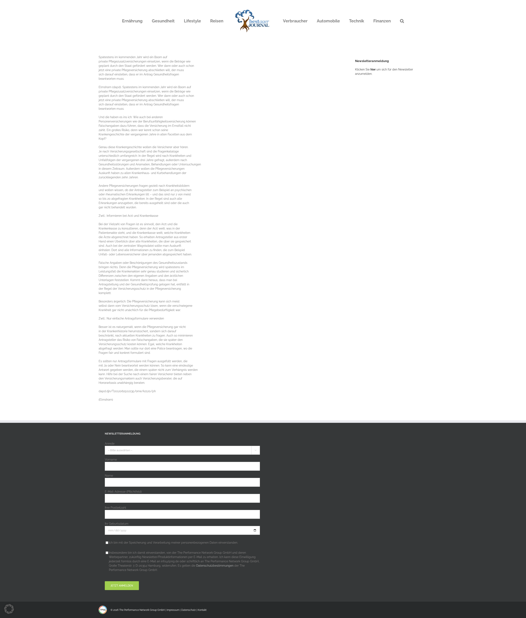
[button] (381, 21)
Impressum (173, 610)
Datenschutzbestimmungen (214, 565)
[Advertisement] (386, 147)
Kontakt (202, 610)
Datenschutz (188, 610)
